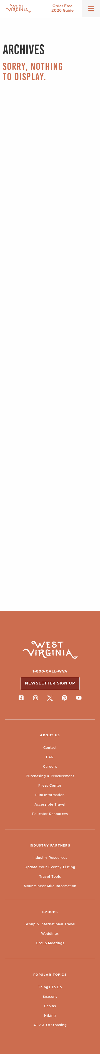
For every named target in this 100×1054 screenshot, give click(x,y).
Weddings (50, 933)
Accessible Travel (50, 804)
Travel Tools (50, 876)
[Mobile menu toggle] (91, 10)
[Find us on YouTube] (79, 698)
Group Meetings (50, 943)
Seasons (50, 996)
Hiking (50, 1015)
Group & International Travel (50, 924)
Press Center (50, 785)
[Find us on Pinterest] (64, 698)
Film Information (50, 795)
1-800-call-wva (50, 671)
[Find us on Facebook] (21, 698)
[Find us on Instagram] (35, 698)
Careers (50, 766)
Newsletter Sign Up (50, 683)
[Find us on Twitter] (50, 698)
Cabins (50, 1006)
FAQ (50, 757)
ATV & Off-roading (50, 1025)
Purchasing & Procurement (50, 776)
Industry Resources (50, 857)
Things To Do (50, 987)
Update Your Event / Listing (50, 867)
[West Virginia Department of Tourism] (18, 8)
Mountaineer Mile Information (50, 886)
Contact (50, 747)
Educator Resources (50, 814)
